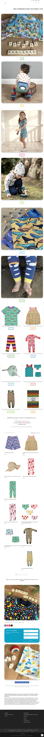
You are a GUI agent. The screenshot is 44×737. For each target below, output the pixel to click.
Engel (25, 719)
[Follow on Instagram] (7, 625)
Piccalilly (25, 716)
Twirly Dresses (33, 328)
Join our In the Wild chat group (22, 682)
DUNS (22, 58)
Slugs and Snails (27, 722)
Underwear (33, 384)
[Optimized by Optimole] (42, 735)
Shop (6, 716)
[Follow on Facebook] (5, 625)
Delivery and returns (9, 714)
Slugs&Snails (22, 300)
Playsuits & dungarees (11, 411)
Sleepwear (33, 356)
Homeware (33, 411)
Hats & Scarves (11, 384)
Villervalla (22, 252)
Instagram (16, 622)
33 (26, 574)
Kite (25, 717)
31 (22, 574)
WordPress (30, 735)
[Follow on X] (12, 625)
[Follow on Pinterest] (9, 625)
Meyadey (22, 202)
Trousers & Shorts (11, 356)
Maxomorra (22, 155)
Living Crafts (26, 720)
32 (24, 574)
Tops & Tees (11, 328)
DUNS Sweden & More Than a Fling (31, 714)
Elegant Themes (20, 735)
